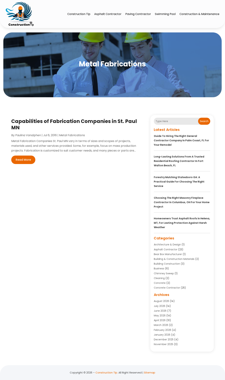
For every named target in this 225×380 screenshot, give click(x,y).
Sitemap (149, 372)
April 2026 (160, 320)
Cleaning (159, 278)
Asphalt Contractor (107, 14)
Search (204, 121)
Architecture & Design (167, 244)
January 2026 (162, 334)
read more (23, 160)
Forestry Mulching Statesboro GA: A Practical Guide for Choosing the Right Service (179, 181)
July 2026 (159, 306)
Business (159, 268)
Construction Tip (78, 14)
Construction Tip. (106, 372)
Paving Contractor (138, 14)
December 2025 (163, 339)
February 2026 (162, 330)
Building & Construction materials (174, 259)
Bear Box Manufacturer (168, 254)
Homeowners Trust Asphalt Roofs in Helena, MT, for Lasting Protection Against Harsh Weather (182, 223)
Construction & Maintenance (199, 14)
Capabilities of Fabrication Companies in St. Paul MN (74, 124)
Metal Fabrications (72, 135)
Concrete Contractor (167, 287)
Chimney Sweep (164, 273)
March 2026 (161, 325)
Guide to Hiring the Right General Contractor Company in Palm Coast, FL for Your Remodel (181, 140)
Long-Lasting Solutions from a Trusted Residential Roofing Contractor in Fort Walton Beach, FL (179, 161)
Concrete (160, 283)
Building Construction (167, 263)
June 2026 (160, 311)
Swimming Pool (165, 14)
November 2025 (163, 344)
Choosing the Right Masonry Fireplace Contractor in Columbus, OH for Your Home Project (182, 202)
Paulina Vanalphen (28, 135)
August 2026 (161, 301)
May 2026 (160, 315)
